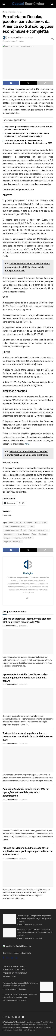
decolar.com (43, 530)
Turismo (20, 12)
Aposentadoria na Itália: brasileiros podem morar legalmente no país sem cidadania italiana (25, 677)
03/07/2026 (23, 858)
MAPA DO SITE (9, 977)
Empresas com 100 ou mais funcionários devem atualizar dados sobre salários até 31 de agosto (35, 932)
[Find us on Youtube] (23, 1017)
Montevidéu (9, 534)
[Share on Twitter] (28, 83)
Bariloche (28, 523)
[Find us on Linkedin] (12, 957)
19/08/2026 (23, 626)
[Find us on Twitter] (13, 1017)
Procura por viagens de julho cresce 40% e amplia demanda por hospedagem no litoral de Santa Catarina (27, 851)
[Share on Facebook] (11, 83)
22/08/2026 (38, 924)
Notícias (12, 12)
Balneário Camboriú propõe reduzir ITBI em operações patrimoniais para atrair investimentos (26, 792)
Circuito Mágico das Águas (15, 530)
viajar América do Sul (13, 542)
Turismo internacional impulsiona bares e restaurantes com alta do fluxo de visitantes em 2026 (28, 736)
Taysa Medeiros (11, 626)
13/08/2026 (23, 684)
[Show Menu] (4, 4)
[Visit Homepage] (28, 4)
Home (5, 12)
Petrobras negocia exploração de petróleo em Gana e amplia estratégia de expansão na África (34, 918)
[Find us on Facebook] (3, 957)
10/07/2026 (23, 743)
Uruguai (7, 538)
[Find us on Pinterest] (16, 1017)
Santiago (42, 534)
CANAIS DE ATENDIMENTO (14, 966)
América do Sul (15, 523)
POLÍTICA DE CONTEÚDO (14, 970)
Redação (17, 37)
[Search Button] (52, 4)
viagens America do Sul (23, 538)
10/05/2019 (29, 37)
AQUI (27, 444)
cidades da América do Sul (22, 526)
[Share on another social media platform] (45, 83)
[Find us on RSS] (16, 957)
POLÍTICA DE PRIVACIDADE (15, 973)
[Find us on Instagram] (7, 957)
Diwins (26, 1027)
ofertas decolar (23, 534)
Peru (34, 534)
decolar (32, 530)
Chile (6, 526)
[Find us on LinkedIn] (9, 1017)
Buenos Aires (40, 523)
